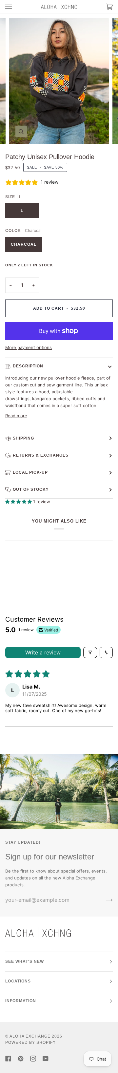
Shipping (23, 438)
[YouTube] (46, 1059)
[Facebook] (8, 1059)
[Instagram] (33, 1059)
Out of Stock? (31, 489)
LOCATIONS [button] (18, 981)
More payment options (28, 347)
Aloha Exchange (30, 1036)
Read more (16, 415)
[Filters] (90, 652)
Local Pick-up (30, 472)
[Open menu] (15, 6)
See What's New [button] (24, 961)
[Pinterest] (21, 1059)
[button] (19, 501)
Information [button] (20, 1001)
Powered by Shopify (30, 1042)
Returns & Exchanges (41, 455)
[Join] (104, 900)
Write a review (43, 652)
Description (28, 366)
